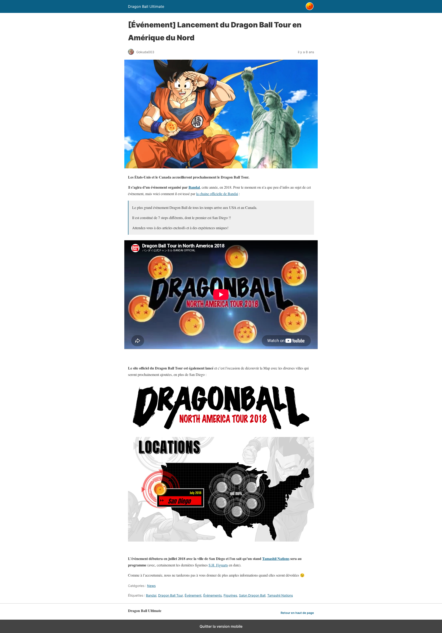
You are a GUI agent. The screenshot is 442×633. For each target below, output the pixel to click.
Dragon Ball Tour (170, 595)
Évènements (212, 595)
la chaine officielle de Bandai (217, 193)
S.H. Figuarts (218, 565)
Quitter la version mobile (221, 626)
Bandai (194, 187)
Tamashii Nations (275, 558)
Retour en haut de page (297, 613)
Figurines (230, 595)
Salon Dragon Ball (252, 595)
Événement (193, 595)
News (151, 586)
